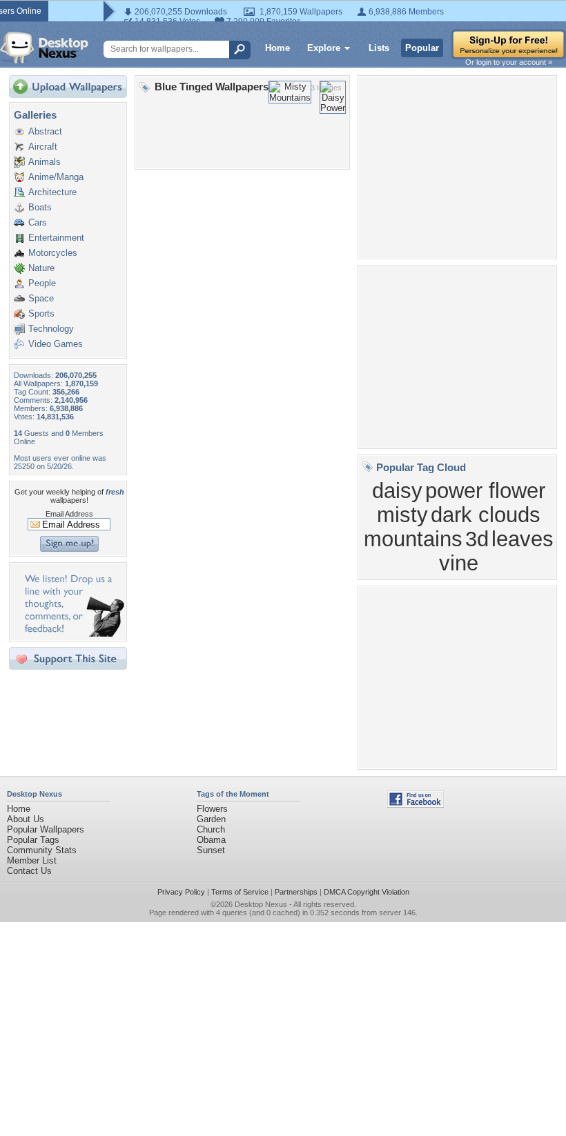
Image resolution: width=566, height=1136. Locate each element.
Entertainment (56, 237)
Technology (51, 328)
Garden (211, 819)
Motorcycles (52, 253)
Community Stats (42, 850)
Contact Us (29, 871)
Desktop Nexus (261, 904)
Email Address (69, 514)
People (42, 283)
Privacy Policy (181, 892)
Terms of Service (240, 892)
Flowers (212, 809)
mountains (413, 538)
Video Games (55, 344)
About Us (25, 819)
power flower (485, 490)
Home (277, 48)
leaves (522, 538)
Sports (41, 313)
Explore (323, 48)
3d (477, 538)
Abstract (45, 131)
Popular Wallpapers (45, 829)
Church (211, 829)
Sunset (211, 850)
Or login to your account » (508, 62)
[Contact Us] (72, 633)
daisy (397, 490)
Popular (422, 48)
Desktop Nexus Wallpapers (44, 47)
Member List (32, 860)
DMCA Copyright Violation (366, 892)
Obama (211, 840)
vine (458, 563)
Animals (44, 162)
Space (41, 298)
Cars (37, 222)
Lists (379, 48)
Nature (41, 268)
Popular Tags (33, 840)
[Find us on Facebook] (415, 804)
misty (402, 514)
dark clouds (485, 514)
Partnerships (296, 892)
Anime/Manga (56, 177)
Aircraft (42, 146)
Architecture (52, 192)
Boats (40, 207)
